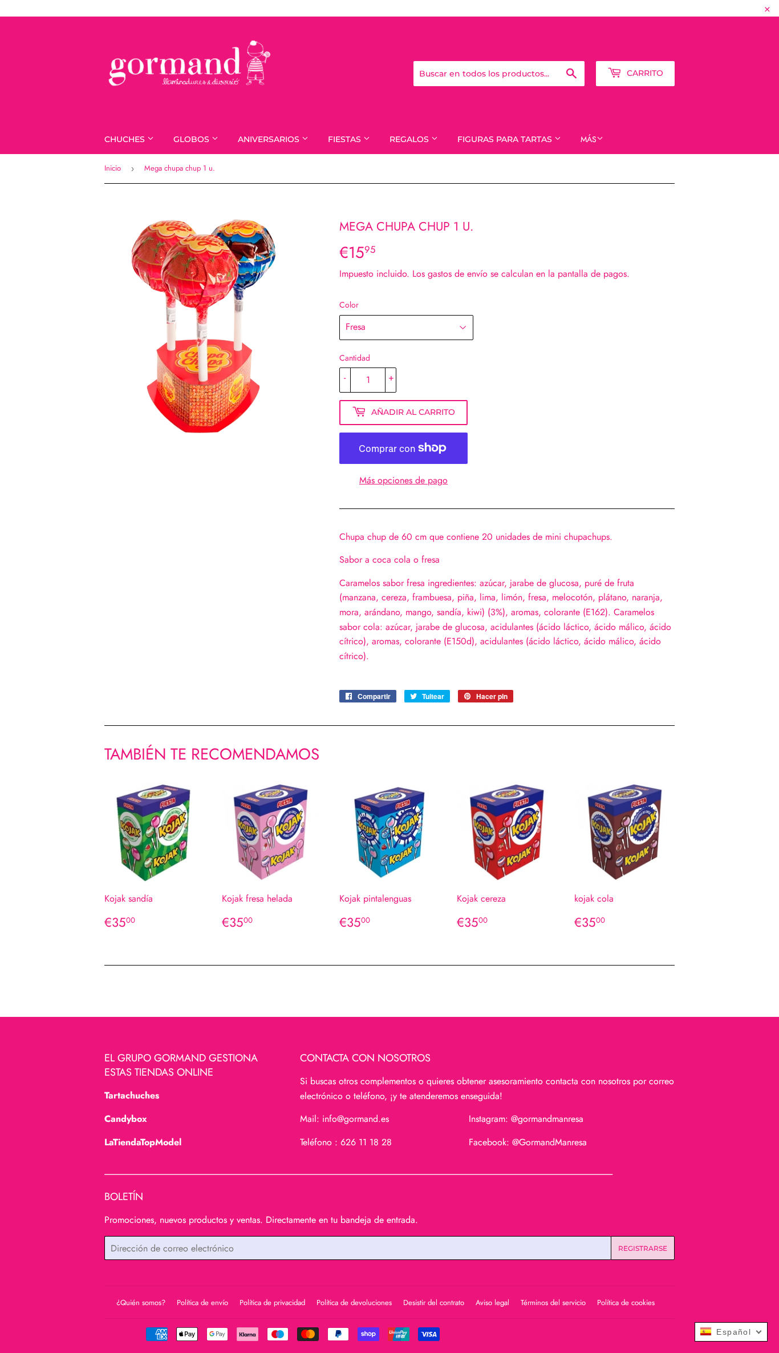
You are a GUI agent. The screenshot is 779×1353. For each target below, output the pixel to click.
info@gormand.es (355, 1118)
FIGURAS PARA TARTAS (505, 139)
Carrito (643, 73)
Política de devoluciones (354, 1302)
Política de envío (202, 1302)
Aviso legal (492, 1302)
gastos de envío (458, 273)
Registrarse (577, 45)
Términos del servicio (553, 1302)
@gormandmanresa (547, 1118)
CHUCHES (125, 139)
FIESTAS (345, 139)
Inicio (112, 168)
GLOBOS (192, 139)
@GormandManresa (549, 1142)
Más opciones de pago (403, 480)
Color (349, 304)
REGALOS (410, 139)
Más (589, 139)
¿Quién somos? (140, 1302)
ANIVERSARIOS (270, 139)
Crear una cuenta (643, 45)
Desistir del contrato (433, 1302)
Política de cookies (626, 1302)
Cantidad (354, 358)
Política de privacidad (272, 1302)
